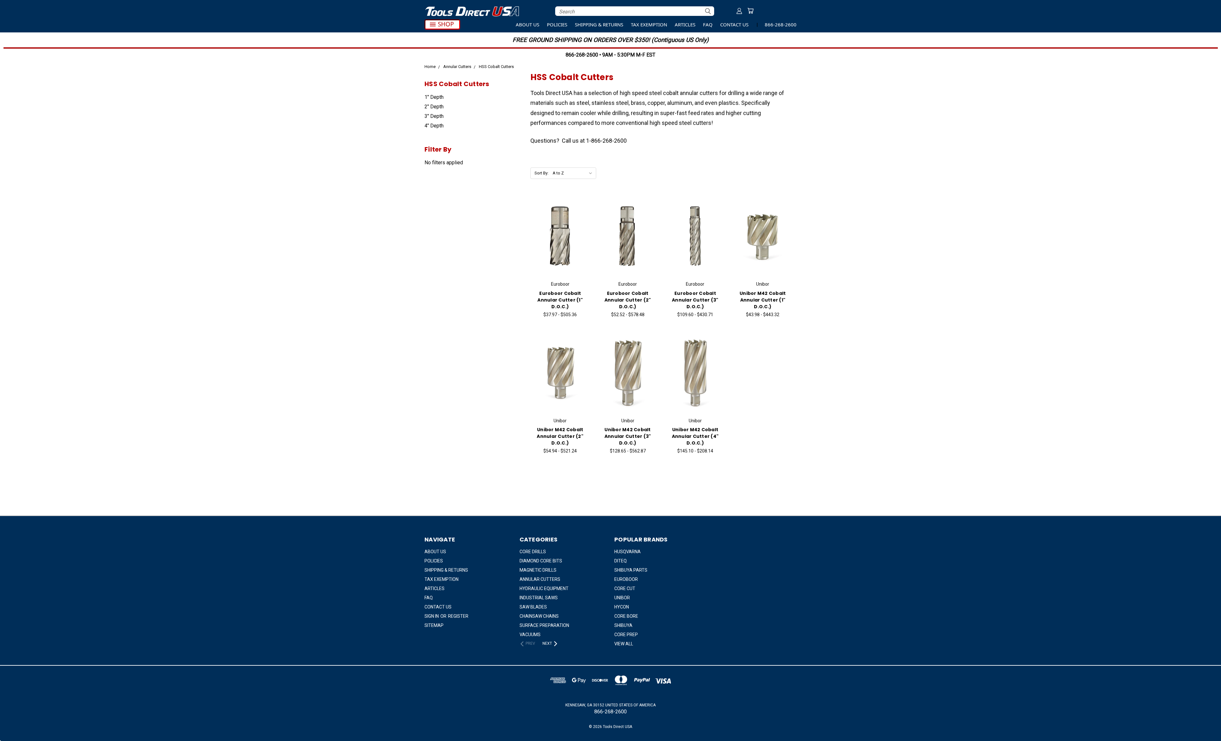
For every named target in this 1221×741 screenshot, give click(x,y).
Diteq (620, 560)
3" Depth (434, 116)
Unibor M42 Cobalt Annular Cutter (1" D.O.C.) (763, 300)
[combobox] (634, 11)
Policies (557, 24)
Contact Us (734, 24)
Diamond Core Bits (541, 560)
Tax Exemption (649, 24)
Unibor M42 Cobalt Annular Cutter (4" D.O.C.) (695, 436)
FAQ (708, 24)
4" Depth (434, 126)
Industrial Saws (539, 597)
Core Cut (624, 588)
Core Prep (626, 634)
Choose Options (560, 241)
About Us (527, 24)
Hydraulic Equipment (544, 588)
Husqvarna (627, 551)
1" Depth (434, 97)
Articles (685, 24)
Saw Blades (533, 606)
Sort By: (541, 173)
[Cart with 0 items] (750, 11)
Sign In (432, 616)
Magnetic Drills (538, 570)
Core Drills (533, 551)
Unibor (622, 597)
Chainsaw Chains (539, 616)
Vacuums (530, 634)
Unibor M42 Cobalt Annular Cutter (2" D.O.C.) (560, 436)
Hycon (621, 606)
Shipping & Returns (599, 24)
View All (623, 643)
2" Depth (434, 107)
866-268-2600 (781, 24)
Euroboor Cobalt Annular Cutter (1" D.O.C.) (560, 300)
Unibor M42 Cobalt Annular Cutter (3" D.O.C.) (627, 436)
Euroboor (626, 579)
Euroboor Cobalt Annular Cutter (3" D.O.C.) (695, 300)
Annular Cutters (540, 579)
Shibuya (623, 625)
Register (458, 616)
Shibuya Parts (630, 570)
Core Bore (626, 616)
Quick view (560, 228)
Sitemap (434, 625)
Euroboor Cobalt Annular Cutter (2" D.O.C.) (627, 300)
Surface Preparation (544, 625)
